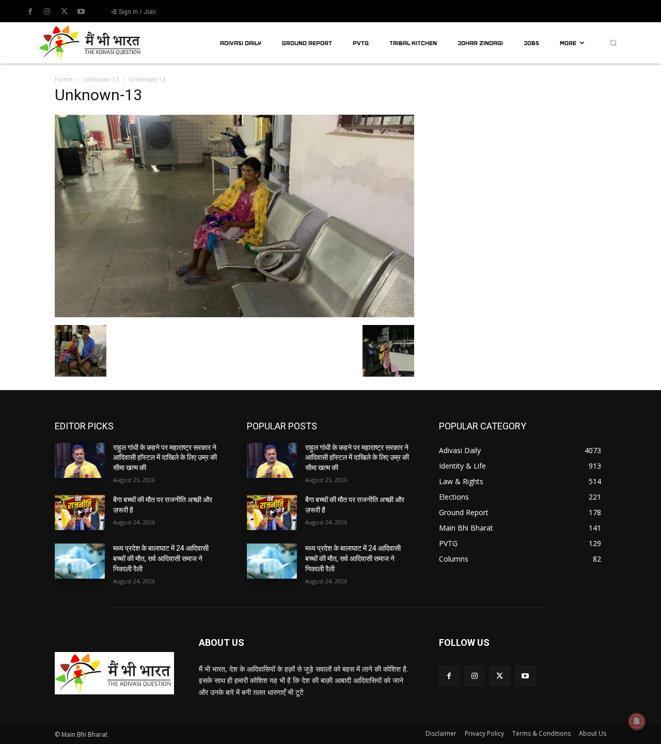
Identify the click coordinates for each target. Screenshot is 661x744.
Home (64, 79)
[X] (64, 12)
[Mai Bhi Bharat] (91, 42)
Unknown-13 (101, 79)
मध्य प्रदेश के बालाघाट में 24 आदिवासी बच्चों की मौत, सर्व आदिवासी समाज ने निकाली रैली (161, 558)
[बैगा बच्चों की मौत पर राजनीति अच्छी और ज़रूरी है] (80, 512)
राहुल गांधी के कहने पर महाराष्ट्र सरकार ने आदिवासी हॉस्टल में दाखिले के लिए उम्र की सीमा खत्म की (165, 457)
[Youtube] (81, 12)
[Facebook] (30, 12)
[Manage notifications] (636, 721)
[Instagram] (47, 12)
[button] (613, 43)
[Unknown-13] (234, 314)
